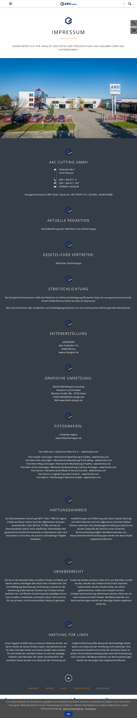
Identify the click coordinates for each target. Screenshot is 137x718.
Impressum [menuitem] (102, 688)
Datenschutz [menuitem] (82, 688)
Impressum (90, 708)
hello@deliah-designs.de (72, 396)
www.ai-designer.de (68, 352)
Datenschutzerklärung (73, 708)
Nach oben (68, 678)
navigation (11, 3)
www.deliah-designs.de (71, 400)
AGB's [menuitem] (64, 688)
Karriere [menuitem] (33, 688)
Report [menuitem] (49, 688)
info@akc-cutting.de (69, 186)
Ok (68, 714)
